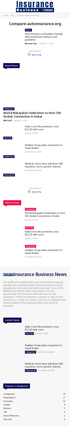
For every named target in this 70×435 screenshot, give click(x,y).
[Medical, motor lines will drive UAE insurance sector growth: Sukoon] (12, 170)
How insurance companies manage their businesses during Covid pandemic (44, 36)
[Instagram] (10, 311)
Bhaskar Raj (31, 43)
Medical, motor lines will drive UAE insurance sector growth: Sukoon (44, 165)
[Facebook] (5, 311)
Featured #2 (9, 175)
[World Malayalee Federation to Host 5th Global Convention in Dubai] (35, 88)
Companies (9, 109)
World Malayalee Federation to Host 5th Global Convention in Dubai (32, 114)
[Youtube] (19, 311)
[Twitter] (14, 311)
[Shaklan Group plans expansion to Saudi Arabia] (12, 151)
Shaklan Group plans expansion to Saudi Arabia (43, 146)
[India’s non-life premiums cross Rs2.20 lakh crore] (12, 132)
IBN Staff (7, 120)
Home (5, 15)
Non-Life (7, 138)
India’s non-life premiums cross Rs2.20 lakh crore (42, 128)
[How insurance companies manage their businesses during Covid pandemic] (12, 36)
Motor (28, 30)
